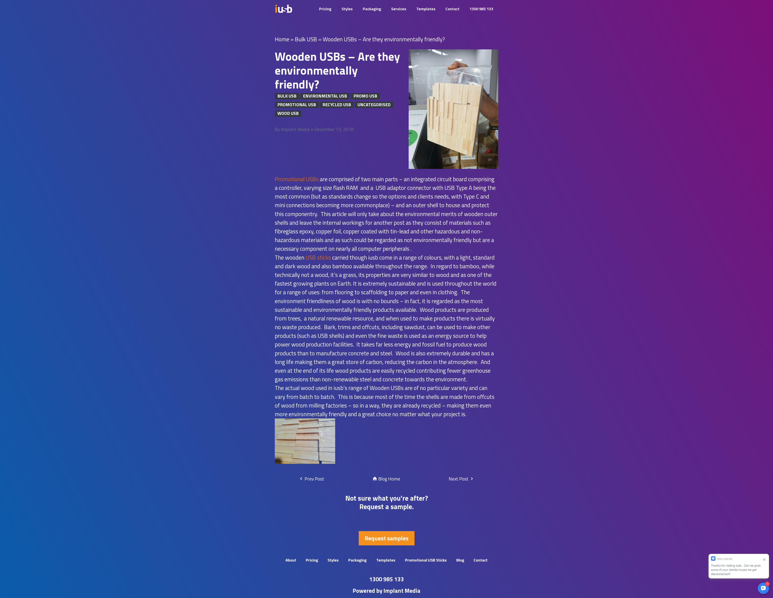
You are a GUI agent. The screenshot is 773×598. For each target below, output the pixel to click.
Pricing (325, 9)
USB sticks (318, 257)
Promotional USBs (297, 179)
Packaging (372, 9)
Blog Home (388, 478)
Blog (460, 560)
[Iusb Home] (283, 8)
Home (282, 39)
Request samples (386, 538)
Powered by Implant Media (386, 590)
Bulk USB (306, 39)
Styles (347, 9)
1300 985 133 (481, 9)
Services (398, 9)
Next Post (459, 478)
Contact (452, 9)
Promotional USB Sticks (426, 560)
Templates (425, 9)
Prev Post (314, 478)
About (290, 560)
